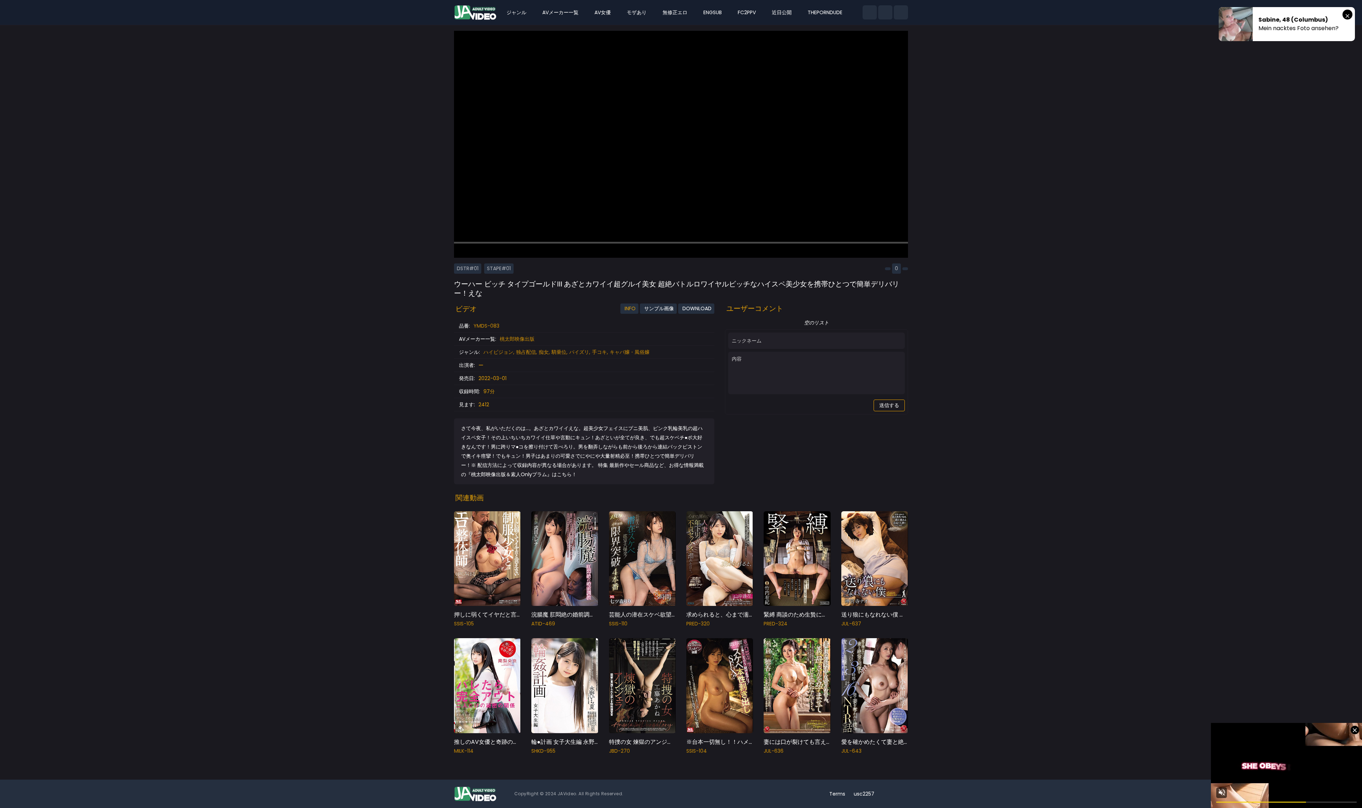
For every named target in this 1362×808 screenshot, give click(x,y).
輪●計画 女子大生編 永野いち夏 (571, 742)
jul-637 (851, 623)
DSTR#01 (467, 268)
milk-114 (464, 750)
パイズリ (579, 352)
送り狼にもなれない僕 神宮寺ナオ (884, 615)
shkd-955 (543, 750)
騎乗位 (559, 352)
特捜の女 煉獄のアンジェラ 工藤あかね (658, 742)
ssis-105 (464, 623)
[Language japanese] (889, 794)
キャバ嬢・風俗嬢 (629, 352)
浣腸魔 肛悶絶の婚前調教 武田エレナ (578, 615)
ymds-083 (486, 325)
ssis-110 (618, 623)
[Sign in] (901, 12)
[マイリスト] (885, 12)
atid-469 (543, 623)
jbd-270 (619, 750)
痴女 (544, 352)
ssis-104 (696, 750)
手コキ (599, 352)
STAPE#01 (499, 268)
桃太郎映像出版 (517, 338)
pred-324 (775, 623)
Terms (837, 793)
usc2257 (864, 793)
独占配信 (526, 352)
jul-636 (774, 750)
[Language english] (901, 794)
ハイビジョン (498, 352)
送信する (889, 405)
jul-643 (851, 750)
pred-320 (698, 623)
